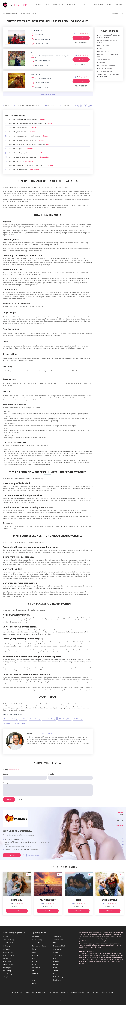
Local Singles (7, 968)
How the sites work (103, 45)
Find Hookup (71, 4)
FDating (50, 165)
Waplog (34, 983)
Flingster (34, 949)
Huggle (45, 136)
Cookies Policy (53, 992)
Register (100, 48)
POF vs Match (57, 943)
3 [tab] (123, 844)
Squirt (33, 977)
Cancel (19, 799)
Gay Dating (6, 946)
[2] (12, 770)
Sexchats (5, 937)
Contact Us (103, 992)
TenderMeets (36, 955)
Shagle (55, 974)
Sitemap (111, 992)
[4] (16, 770)
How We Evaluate (41, 992)
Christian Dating (8, 964)
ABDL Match (35, 974)
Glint (47, 144)
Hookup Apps (57, 4)
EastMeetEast (44, 157)
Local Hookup (84, 4)
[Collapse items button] (48, 94)
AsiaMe (40, 153)
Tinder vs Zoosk (58, 940)
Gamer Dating (7, 974)
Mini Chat (56, 961)
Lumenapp (29, 161)
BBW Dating (6, 949)
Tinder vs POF (57, 937)
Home (14, 992)
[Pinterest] (90, 105)
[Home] (17, 5)
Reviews (38, 4)
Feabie (41, 140)
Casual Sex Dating (8, 940)
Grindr (42, 119)
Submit (9, 799)
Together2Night (58, 955)
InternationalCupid (59, 946)
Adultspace (29, 149)
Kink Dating (78, 719)
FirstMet (56, 964)
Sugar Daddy (98, 4)
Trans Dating (7, 971)
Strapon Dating (35, 719)
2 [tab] (123, 841)
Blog (47, 4)
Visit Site (81, 38)
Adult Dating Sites (64, 719)
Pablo (29, 733)
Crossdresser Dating (10, 719)
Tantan (49, 123)
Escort (109, 4)
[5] (18, 770)
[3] (14, 770)
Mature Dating (58, 977)
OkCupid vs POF (37, 937)
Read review (16, 906)
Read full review (81, 42)
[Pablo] (15, 741)
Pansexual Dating (8, 955)
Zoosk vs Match (36, 943)
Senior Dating (7, 961)
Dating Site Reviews (23, 992)
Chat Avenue (34, 170)
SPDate (55, 952)
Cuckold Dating (20, 723)
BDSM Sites (7, 723)
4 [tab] (123, 847)
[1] (10, 770)
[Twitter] (85, 105)
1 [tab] (123, 839)
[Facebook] (77, 105)
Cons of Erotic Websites (105, 71)
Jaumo (34, 964)
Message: (6, 783)
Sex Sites (23, 719)
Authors (95, 992)
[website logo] (16, 37)
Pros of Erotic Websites (104, 68)
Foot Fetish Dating (49, 719)
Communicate (101, 62)
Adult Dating (7, 958)
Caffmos (32, 132)
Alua (54, 958)
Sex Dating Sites (8, 952)
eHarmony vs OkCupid (39, 946)
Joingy (33, 980)
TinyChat (34, 961)
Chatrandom (36, 968)
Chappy (33, 128)
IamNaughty (57, 980)
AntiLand (34, 971)
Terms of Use (64, 992)
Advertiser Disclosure (77, 992)
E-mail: (51, 774)
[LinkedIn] (81, 105)
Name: (5, 774)
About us (89, 992)
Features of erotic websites (106, 65)
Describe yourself (103, 51)
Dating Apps (6, 977)
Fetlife (33, 958)
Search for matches (103, 59)
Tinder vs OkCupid (37, 940)
